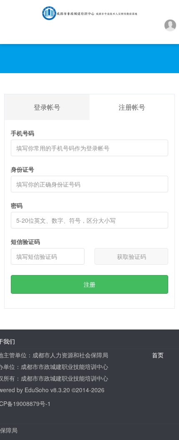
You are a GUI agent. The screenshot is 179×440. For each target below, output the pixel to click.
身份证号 (22, 169)
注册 (89, 284)
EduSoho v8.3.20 (47, 390)
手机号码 (22, 133)
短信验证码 (25, 241)
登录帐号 (47, 107)
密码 (16, 205)
